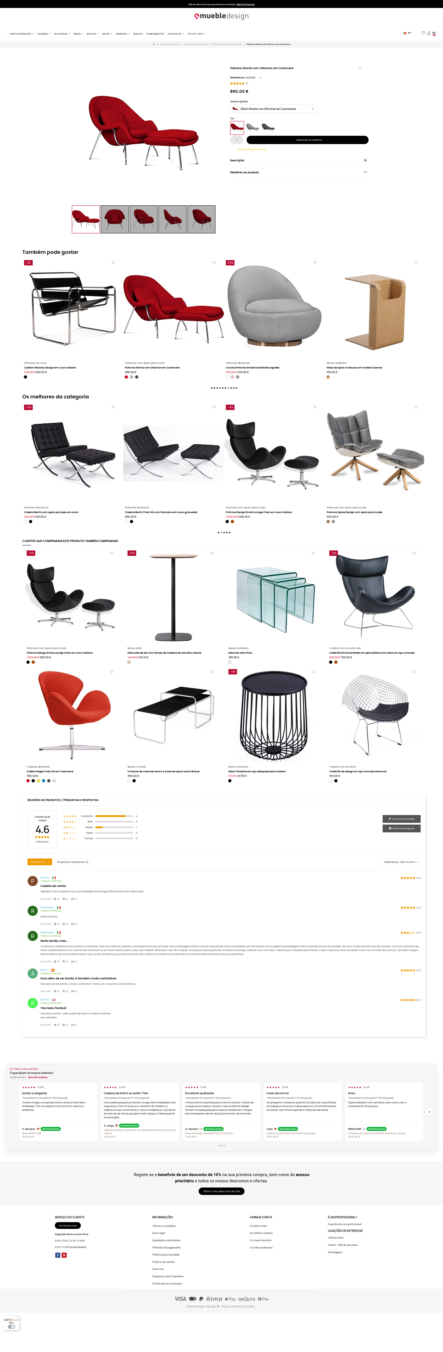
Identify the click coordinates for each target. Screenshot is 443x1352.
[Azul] (43, 780)
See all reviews (37, 1077)
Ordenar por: (392, 862)
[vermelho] (237, 128)
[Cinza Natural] (227, 377)
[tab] (299, 161)
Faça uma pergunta (403, 828)
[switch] (11, 1327)
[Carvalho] (129, 662)
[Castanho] (227, 521)
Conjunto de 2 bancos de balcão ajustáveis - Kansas (377, 1133)
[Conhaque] (131, 521)
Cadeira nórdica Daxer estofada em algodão (290, 1133)
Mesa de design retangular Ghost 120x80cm (209, 1133)
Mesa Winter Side (31, 1133)
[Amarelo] (343, 380)
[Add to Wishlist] (360, 68)
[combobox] (273, 109)
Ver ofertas (245, 4)
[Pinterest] (64, 1255)
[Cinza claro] (253, 128)
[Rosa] (131, 377)
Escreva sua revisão (403, 818)
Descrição (237, 160)
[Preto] (338, 380)
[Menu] (17, 1318)
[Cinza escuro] (268, 128)
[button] (418, 33)
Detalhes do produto (244, 172)
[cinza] (136, 377)
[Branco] (126, 377)
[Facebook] (57, 1255)
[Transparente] (230, 662)
